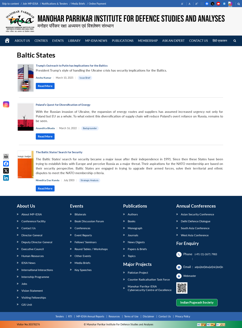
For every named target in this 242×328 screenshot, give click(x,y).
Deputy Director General (36, 242)
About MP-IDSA (31, 214)
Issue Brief (85, 77)
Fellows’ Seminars (86, 242)
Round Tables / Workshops (91, 249)
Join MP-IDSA (30, 3)
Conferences (82, 228)
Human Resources (32, 256)
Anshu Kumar (43, 77)
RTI (70, 316)
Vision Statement (32, 290)
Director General (31, 235)
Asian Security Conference (197, 214)
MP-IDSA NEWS (96, 41)
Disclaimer (148, 316)
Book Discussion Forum (89, 221)
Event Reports (83, 235)
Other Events (83, 256)
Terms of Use (131, 316)
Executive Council (32, 249)
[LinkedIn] (6, 177)
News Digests (136, 242)
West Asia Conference (195, 235)
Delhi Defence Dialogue (195, 221)
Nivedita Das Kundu (47, 180)
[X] (6, 170)
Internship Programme (35, 276)
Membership (148, 41)
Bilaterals (80, 214)
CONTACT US (198, 41)
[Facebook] (6, 163)
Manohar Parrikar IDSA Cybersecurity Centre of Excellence (149, 288)
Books (131, 221)
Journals (133, 235)
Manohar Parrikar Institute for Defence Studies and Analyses (131, 19)
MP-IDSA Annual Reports (90, 316)
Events (58, 41)
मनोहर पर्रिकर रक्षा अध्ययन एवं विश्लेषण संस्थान (76, 25)
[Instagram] (6, 104)
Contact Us (28, 228)
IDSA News (28, 262)
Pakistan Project (138, 272)
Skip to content (10, 3)
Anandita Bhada (45, 128)
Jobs (24, 283)
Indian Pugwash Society (196, 302)
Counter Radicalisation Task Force (149, 279)
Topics (132, 256)
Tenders (59, 316)
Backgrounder (90, 128)
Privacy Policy (182, 316)
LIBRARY (74, 41)
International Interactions (37, 270)
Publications (122, 41)
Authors (133, 214)
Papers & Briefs (137, 249)
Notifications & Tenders (55, 3)
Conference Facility (33, 221)
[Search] (235, 41)
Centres (41, 41)
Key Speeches (83, 270)
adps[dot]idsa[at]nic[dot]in (209, 266)
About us (22, 41)
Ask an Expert (173, 41)
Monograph (135, 228)
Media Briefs (78, 3)
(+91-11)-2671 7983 (206, 254)
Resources (114, 316)
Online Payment (97, 3)
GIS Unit (26, 304)
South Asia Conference (195, 228)
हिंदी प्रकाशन (220, 41)
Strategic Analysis (90, 180)
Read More (45, 85)
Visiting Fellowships (33, 297)
